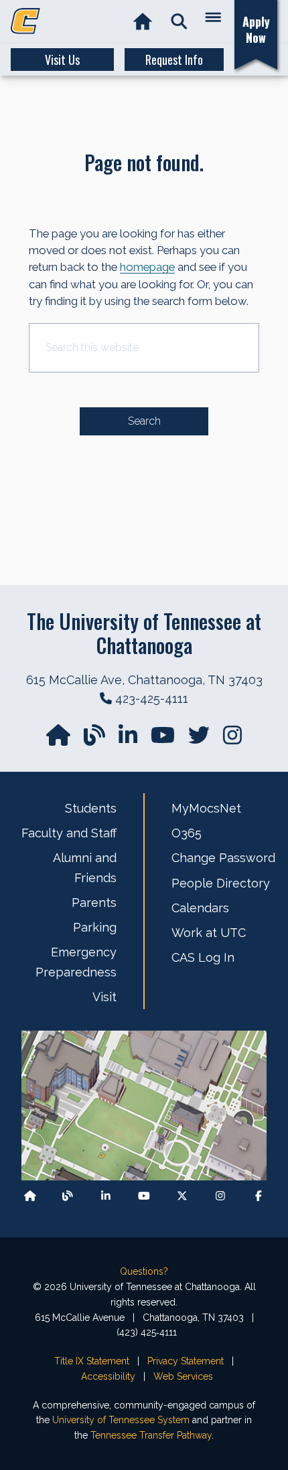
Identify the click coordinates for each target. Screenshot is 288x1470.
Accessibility (108, 1376)
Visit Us (62, 59)
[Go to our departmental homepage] (59, 739)
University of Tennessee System (121, 1419)
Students (91, 808)
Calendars (200, 908)
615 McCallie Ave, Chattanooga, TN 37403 (144, 680)
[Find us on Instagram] (232, 739)
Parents (94, 903)
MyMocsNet (206, 808)
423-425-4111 (151, 699)
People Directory (220, 883)
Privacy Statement (185, 1361)
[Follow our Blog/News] (96, 739)
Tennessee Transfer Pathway (151, 1435)
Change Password (223, 858)
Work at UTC (208, 933)
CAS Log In (202, 957)
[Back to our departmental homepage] (30, 1195)
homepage (147, 267)
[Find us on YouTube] (164, 739)
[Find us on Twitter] (200, 739)
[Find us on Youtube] (144, 1195)
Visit (104, 997)
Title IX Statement (91, 1361)
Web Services (183, 1376)
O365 (186, 833)
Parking (95, 927)
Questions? (144, 1271)
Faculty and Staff (69, 833)
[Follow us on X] (182, 1195)
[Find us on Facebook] (258, 1195)
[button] (179, 21)
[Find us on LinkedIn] (129, 739)
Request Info (174, 59)
